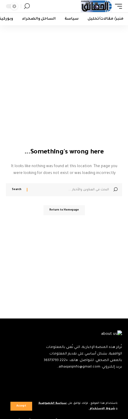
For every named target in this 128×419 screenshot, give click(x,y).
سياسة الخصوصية (52, 403)
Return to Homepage (64, 210)
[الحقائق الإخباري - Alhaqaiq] (96, 6)
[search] (27, 6)
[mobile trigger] (117, 6)
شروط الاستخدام (102, 408)
